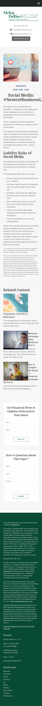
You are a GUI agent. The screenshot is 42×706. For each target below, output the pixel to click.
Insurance (6, 679)
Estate (5, 677)
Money (5, 685)
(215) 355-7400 (22, 26)
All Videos (6, 693)
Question (8, 481)
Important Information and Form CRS (15, 626)
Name (7, 422)
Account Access (21, 38)
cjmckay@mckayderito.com (22, 30)
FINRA (5, 571)
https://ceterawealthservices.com (21, 601)
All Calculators (8, 696)
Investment (7, 674)
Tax (4, 682)
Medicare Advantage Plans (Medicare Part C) (33, 339)
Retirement (6, 671)
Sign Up (21, 439)
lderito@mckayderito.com (22, 34)
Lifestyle (6, 688)
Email (7, 430)
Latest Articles (8, 690)
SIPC (10, 571)
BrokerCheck (15, 525)
